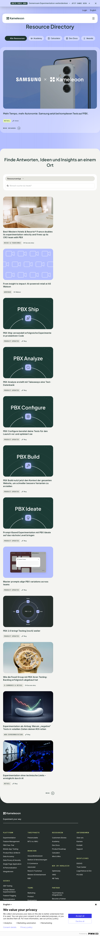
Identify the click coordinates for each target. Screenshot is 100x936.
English (6, 904)
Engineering (32, 900)
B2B (29, 878)
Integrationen (8, 871)
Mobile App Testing (10, 849)
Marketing (31, 893)
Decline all (80, 921)
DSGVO (79, 863)
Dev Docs (56, 845)
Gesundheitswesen (35, 856)
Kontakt (79, 845)
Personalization (9, 899)
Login (84, 10)
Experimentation (9, 838)
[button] (93, 9)
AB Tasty (55, 878)
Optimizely (56, 871)
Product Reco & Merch (11, 853)
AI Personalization (10, 868)
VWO (54, 875)
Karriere (80, 841)
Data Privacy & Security (12, 860)
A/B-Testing (7, 886)
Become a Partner (59, 899)
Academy (55, 841)
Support (80, 849)
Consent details (9, 927)
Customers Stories (59, 838)
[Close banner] (95, 3)
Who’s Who (56, 856)
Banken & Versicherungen (37, 860)
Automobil (31, 867)
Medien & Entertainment (37, 875)
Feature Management (11, 841)
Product (31, 896)
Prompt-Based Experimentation (9, 891)
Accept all (80, 916)
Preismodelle (33, 838)
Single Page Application (12, 864)
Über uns (80, 838)
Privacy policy (26, 927)
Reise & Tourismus (35, 871)
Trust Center (81, 867)
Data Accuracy (8, 856)
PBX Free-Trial (8, 845)
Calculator (56, 853)
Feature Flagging (9, 896)
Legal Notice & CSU (84, 871)
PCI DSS (80, 875)
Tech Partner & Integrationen (57, 894)
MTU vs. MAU (33, 841)
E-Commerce (33, 863)
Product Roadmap (59, 849)
